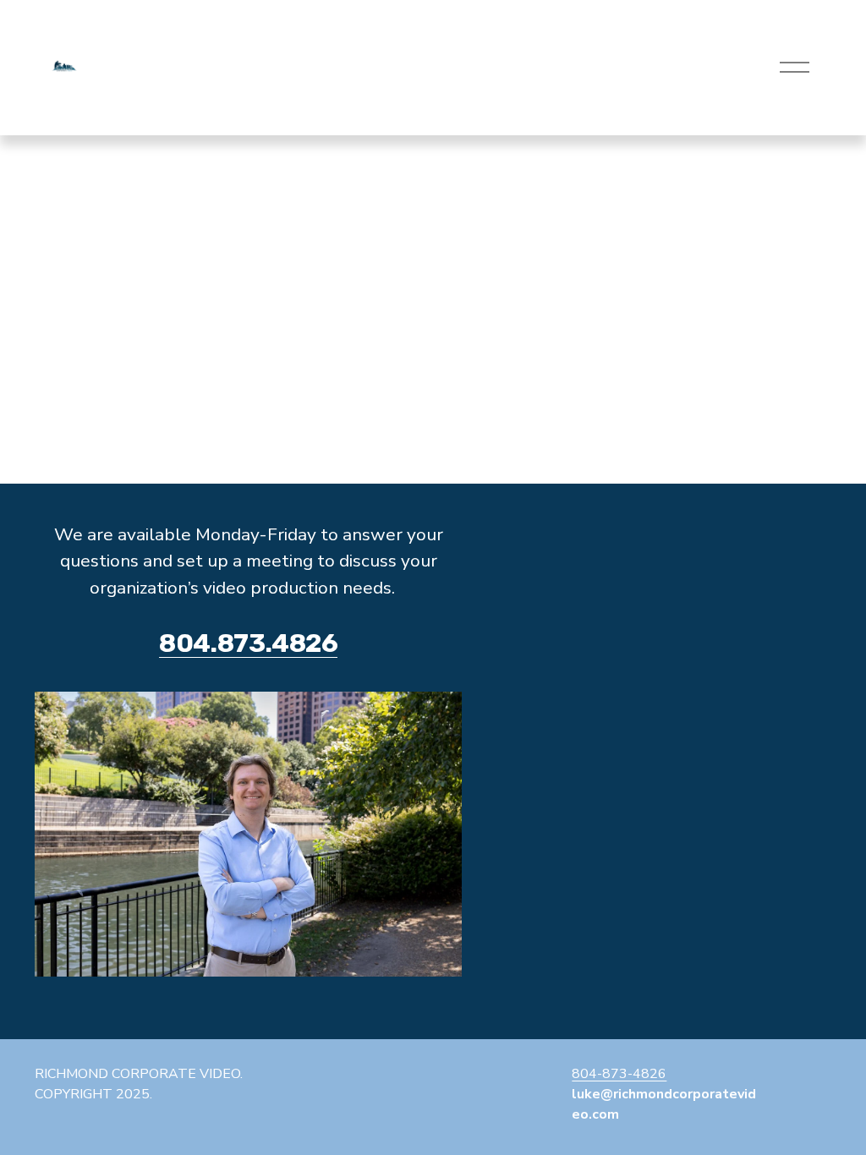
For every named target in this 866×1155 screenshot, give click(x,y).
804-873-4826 (619, 1074)
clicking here (279, 281)
